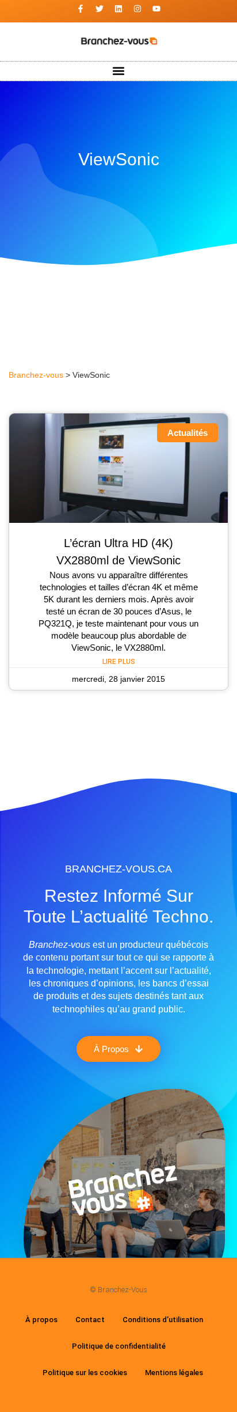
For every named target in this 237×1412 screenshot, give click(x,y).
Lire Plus (118, 662)
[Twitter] (99, 9)
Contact (90, 1319)
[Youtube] (156, 9)
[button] (118, 71)
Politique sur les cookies (85, 1372)
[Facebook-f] (80, 9)
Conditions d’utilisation (163, 1319)
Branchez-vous (36, 375)
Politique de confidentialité (119, 1346)
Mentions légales (174, 1372)
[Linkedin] (118, 9)
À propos (41, 1319)
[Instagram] (137, 9)
